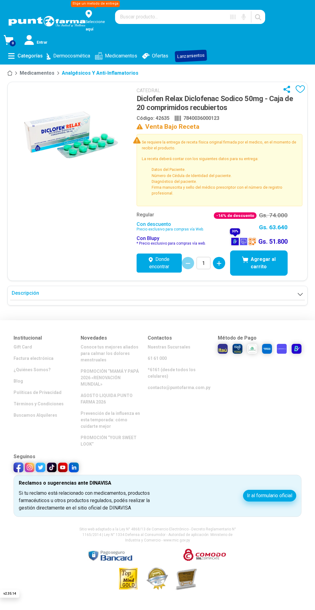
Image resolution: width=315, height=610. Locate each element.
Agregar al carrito (263, 263)
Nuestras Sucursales (169, 346)
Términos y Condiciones (39, 403)
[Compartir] (288, 89)
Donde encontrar (159, 263)
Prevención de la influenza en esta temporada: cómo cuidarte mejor (110, 420)
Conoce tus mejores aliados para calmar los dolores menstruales (109, 353)
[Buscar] (258, 17)
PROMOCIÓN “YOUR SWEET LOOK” (109, 441)
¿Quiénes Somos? (32, 369)
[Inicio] (9, 73)
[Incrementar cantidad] (219, 263)
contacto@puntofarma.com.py (179, 387)
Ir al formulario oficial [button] (269, 495)
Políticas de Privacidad (38, 392)
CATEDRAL (148, 90)
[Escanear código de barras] (232, 17)
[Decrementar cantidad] (188, 263)
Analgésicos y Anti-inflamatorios (100, 73)
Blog (18, 381)
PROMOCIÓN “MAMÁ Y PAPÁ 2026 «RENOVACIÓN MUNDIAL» (110, 378)
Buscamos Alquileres (35, 415)
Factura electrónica (34, 358)
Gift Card (23, 346)
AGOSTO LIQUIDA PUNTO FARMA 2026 (107, 398)
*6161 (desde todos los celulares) (172, 373)
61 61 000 (157, 358)
